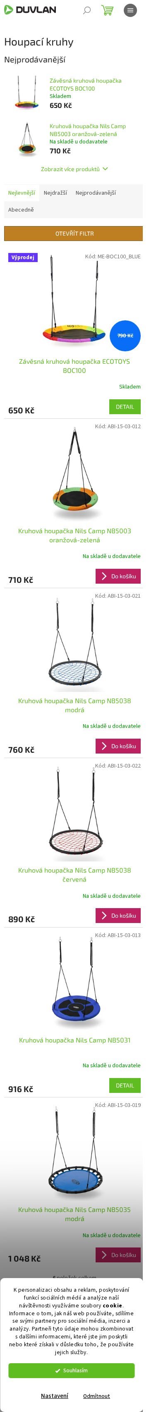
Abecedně (21, 210)
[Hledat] (87, 10)
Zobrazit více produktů (70, 168)
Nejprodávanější (96, 193)
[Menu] (130, 10)
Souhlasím (75, 1370)
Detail (125, 406)
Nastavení (54, 1396)
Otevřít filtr (74, 233)
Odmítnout (96, 1396)
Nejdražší (55, 193)
